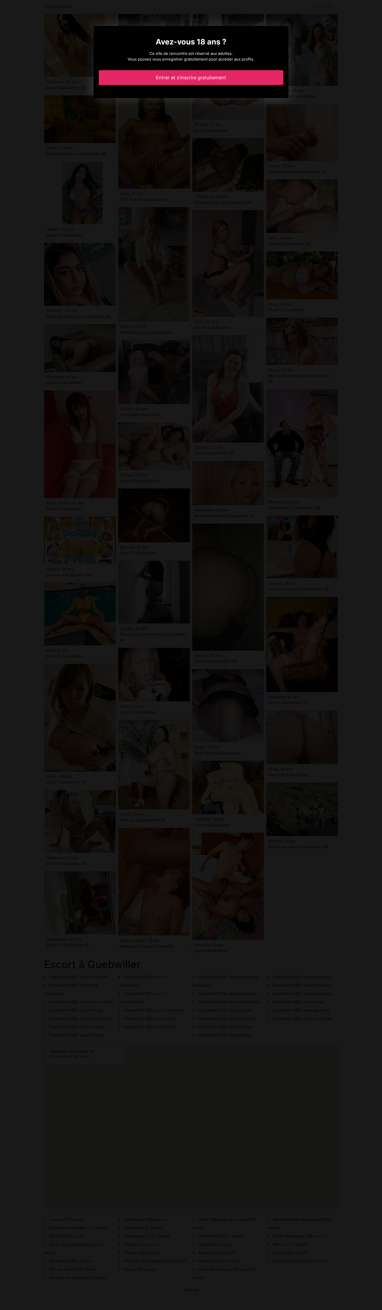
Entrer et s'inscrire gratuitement (191, 77)
